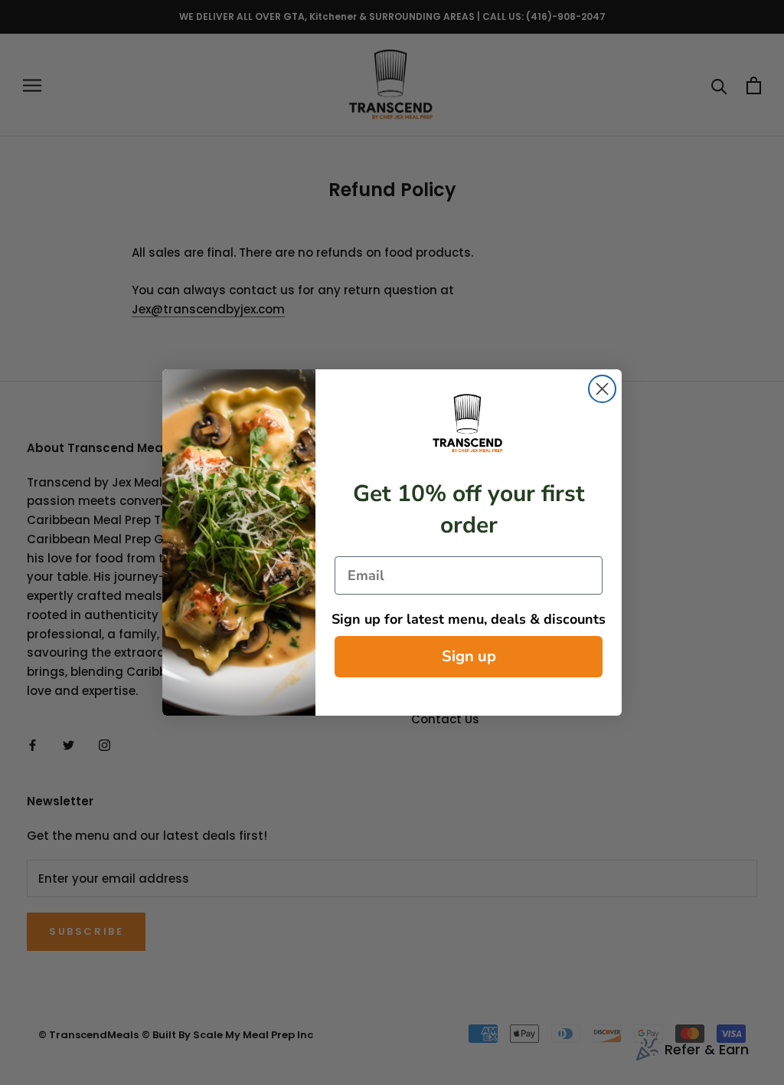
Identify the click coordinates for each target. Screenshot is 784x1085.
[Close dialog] (602, 388)
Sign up (469, 656)
